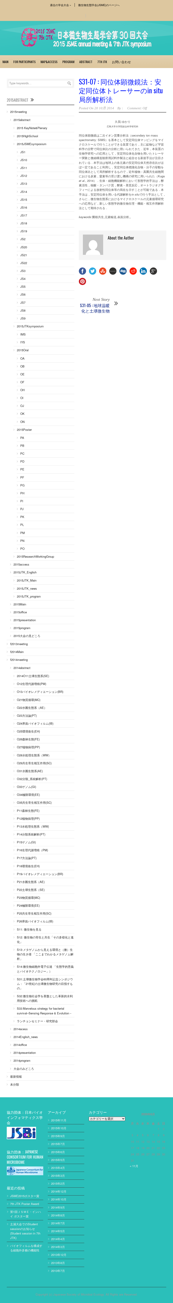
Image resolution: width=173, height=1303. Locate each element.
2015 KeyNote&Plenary (32, 128)
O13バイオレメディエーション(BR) (40, 691)
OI (21, 398)
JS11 (23, 168)
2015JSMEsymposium (31, 144)
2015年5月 (58, 1160)
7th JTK (102, 61)
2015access (21, 564)
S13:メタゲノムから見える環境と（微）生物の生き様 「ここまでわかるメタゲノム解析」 (45, 954)
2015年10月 (58, 1128)
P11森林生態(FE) (28, 810)
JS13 (23, 183)
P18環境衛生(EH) (28, 866)
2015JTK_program (29, 596)
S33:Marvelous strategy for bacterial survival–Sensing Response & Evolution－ (44, 1010)
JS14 (23, 191)
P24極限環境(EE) (28, 905)
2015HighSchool (27, 136)
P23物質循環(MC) (28, 897)
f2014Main (17, 652)
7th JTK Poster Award (24, 1204)
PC (22, 453)
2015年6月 (58, 1152)
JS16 (23, 207)
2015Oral (23, 350)
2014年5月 (58, 1231)
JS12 (23, 175)
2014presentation (25, 1052)
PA (22, 438)
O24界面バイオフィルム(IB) (35, 723)
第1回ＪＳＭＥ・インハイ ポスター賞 (25, 1213)
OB (22, 366)
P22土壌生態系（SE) (31, 890)
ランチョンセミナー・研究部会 (37, 1021)
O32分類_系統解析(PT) (32, 779)
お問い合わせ (121, 61)
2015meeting (18, 112)
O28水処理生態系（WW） (34, 755)
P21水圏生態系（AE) (31, 882)
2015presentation (25, 620)
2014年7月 (58, 1223)
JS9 (22, 318)
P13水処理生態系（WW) (33, 826)
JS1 (22, 152)
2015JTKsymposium (30, 326)
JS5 (22, 286)
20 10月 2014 (104, 108)
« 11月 (134, 1166)
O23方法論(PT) (27, 715)
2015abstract (22, 120)
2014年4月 (58, 1239)
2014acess (21, 1029)
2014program (22, 1060)
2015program (22, 628)
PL (22, 525)
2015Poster (24, 429)
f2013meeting (19, 644)
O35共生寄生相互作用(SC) (34, 802)
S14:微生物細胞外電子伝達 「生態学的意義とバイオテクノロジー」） (45, 968)
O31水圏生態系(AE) (30, 771)
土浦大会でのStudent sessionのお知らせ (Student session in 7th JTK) (25, 1231)
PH (22, 493)
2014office (20, 1045)
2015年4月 (58, 1168)
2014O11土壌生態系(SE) (33, 676)
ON (22, 422)
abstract (85, 61)
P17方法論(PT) (26, 858)
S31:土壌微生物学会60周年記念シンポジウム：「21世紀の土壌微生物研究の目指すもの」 (45, 983)
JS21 (23, 255)
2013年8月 (58, 1263)
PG (22, 485)
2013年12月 (58, 1255)
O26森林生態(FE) (28, 739)
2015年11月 (58, 1120)
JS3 (22, 271)
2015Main (20, 604)
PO (22, 548)
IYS (22, 342)
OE (22, 374)
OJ (22, 406)
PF (22, 477)
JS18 (23, 223)
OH (22, 390)
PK (22, 517)
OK (22, 413)
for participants (24, 61)
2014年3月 (58, 1247)
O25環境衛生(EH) (28, 731)
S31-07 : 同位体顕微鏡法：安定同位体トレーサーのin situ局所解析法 (121, 90)
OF (22, 382)
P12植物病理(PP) (28, 818)
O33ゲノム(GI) (26, 787)
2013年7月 (58, 1271)
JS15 (23, 199)
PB (22, 445)
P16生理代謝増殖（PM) (32, 850)
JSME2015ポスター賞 (24, 1196)
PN (22, 541)
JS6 (22, 294)
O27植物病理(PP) (28, 747)
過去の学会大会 (60, 5)
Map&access (49, 61)
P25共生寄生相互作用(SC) (34, 913)
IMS (23, 334)
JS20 (23, 247)
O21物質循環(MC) (28, 700)
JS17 (23, 215)
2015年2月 (58, 1183)
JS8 (22, 310)
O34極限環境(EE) (28, 794)
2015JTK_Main (26, 580)
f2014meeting (19, 659)
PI (21, 501)
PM (22, 533)
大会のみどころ (24, 1068)
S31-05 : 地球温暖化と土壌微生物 (95, 307)
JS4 (22, 278)
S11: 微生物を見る (29, 929)
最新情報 (16, 1076)
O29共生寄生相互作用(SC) (34, 763)
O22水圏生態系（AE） (32, 707)
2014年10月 (58, 1199)
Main (5, 61)
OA (22, 358)
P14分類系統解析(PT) (31, 834)
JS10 (23, 160)
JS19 (23, 231)
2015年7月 (58, 1144)
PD (22, 461)
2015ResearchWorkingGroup (35, 556)
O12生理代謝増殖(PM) (31, 684)
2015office (20, 612)
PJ (22, 509)
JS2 (22, 239)
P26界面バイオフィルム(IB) (35, 921)
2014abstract (22, 668)
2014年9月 (58, 1207)
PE (22, 469)
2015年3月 (58, 1175)
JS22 (23, 263)
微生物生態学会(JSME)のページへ (99, 5)
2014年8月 (58, 1215)
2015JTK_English (25, 572)
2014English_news (26, 1037)
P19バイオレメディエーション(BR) (40, 874)
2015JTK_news (27, 588)
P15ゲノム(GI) (26, 842)
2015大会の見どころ (27, 636)
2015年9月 (58, 1136)
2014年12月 (58, 1191)
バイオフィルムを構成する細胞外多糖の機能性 (26, 1248)
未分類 (14, 1084)
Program (68, 61)
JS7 (22, 302)
